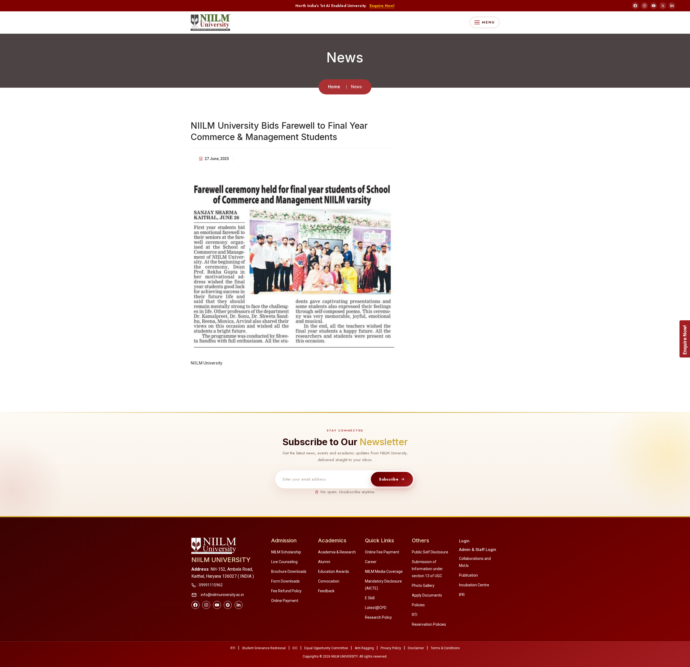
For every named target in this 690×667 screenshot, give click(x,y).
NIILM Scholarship (286, 552)
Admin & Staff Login (477, 549)
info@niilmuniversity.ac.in (222, 595)
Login (464, 541)
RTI (414, 614)
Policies (418, 605)
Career (371, 562)
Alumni (324, 562)
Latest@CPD (376, 607)
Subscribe (388, 479)
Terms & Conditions (445, 648)
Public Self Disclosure (430, 552)
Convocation (328, 581)
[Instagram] (644, 5)
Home (334, 86)
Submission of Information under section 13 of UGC (427, 569)
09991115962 (211, 585)
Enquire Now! (382, 5)
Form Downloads (285, 581)
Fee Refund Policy (286, 591)
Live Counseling (284, 562)
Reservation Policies (429, 624)
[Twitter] (228, 605)
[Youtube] (217, 605)
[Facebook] (635, 5)
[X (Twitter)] (662, 5)
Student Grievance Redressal (264, 648)
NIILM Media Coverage (384, 571)
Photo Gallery (423, 585)
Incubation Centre (474, 585)
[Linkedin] (238, 605)
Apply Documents (427, 595)
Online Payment (284, 600)
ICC (295, 648)
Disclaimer (416, 648)
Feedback (326, 591)
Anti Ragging (364, 648)
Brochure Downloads (288, 571)
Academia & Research (337, 552)
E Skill (370, 598)
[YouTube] (653, 5)
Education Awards (333, 571)
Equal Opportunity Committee (326, 648)
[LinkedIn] (671, 5)
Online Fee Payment (382, 552)
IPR (462, 595)
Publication (468, 575)
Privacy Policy (391, 648)
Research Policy (378, 617)
